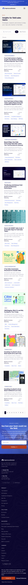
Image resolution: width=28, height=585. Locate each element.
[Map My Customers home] (9, 8)
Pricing (2, 506)
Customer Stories (5, 517)
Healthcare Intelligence (6, 495)
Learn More (12, 4)
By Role (3, 515)
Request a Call (7, 564)
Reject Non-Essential (7, 582)
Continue (14, 447)
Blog (2, 529)
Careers (3, 550)
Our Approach (4, 503)
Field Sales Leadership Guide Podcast (10, 526)
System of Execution (6, 536)
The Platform (4, 490)
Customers (3, 553)
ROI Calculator (4, 531)
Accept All (8, 578)
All (16, 31)
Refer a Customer (5, 541)
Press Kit (3, 539)
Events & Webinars (5, 524)
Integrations (4, 500)
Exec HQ (3, 498)
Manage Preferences (21, 578)
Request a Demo (5, 560)
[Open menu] (24, 8)
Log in (2, 558)
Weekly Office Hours (6, 534)
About (2, 548)
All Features (4, 493)
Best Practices (23, 31)
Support (3, 555)
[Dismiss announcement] (26, 3)
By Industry (4, 512)
